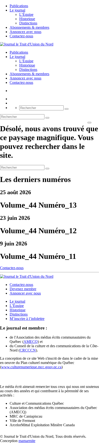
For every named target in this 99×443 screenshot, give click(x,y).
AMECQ (31, 342)
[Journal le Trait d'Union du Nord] (26, 44)
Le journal (17, 10)
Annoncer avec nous (25, 293)
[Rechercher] (66, 109)
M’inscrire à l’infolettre (27, 319)
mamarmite (27, 441)
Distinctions (28, 23)
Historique (27, 19)
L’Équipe (26, 14)
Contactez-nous (21, 36)
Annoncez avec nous (25, 32)
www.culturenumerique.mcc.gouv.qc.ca (31, 367)
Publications (19, 6)
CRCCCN (28, 350)
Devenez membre (23, 289)
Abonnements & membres (29, 27)
